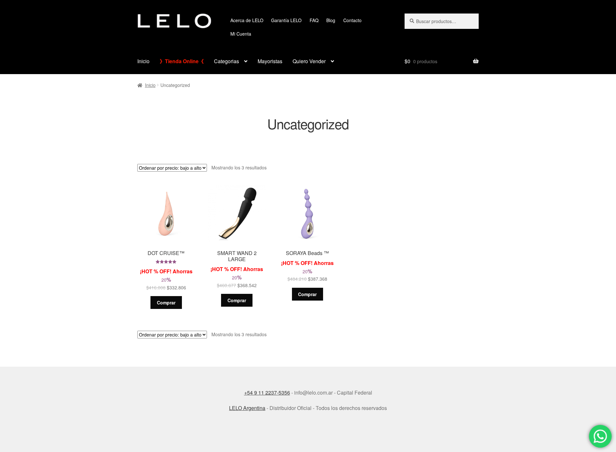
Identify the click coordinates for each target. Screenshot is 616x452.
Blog (330, 20)
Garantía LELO (286, 20)
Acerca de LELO (246, 20)
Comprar (166, 302)
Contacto (352, 20)
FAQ (314, 20)
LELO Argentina (247, 408)
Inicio (143, 61)
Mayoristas (270, 61)
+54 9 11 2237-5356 (267, 392)
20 (167, 238)
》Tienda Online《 (182, 61)
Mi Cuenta (240, 33)
